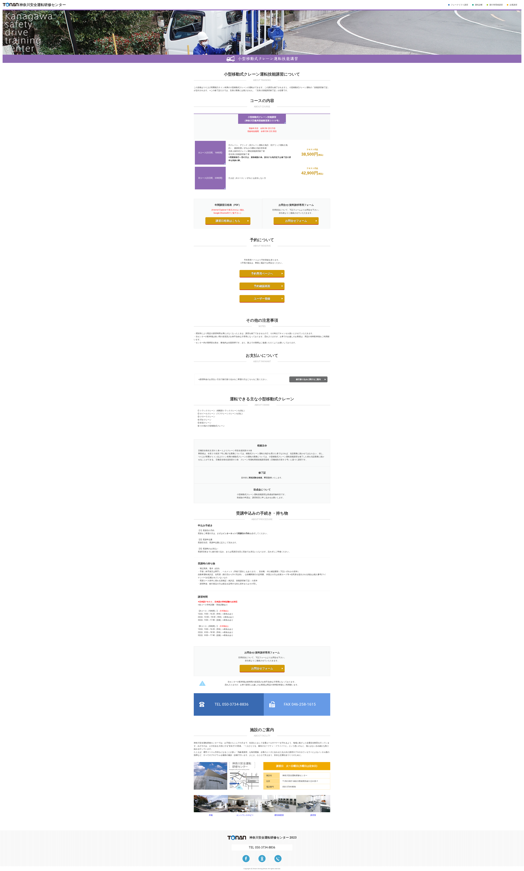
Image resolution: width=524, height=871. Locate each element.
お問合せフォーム (296, 220)
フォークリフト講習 (459, 5)
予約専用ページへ (262, 273)
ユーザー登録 (262, 298)
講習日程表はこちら (228, 220)
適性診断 (479, 5)
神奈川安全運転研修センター (42, 5)
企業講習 (513, 5)
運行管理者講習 (496, 5)
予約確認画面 (262, 286)
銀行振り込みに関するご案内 (308, 379)
